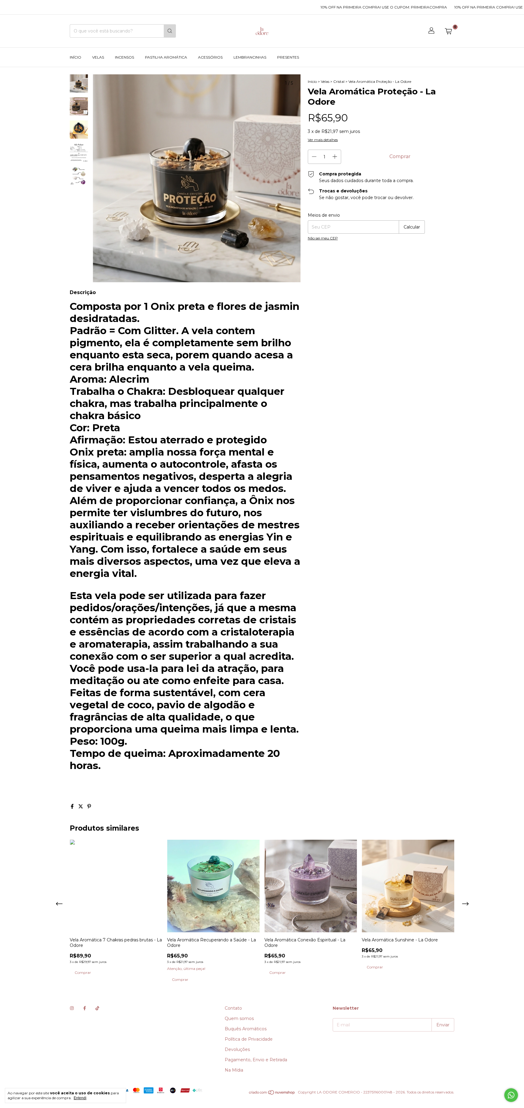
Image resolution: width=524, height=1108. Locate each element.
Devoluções (237, 1049)
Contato (233, 1008)
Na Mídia (234, 1070)
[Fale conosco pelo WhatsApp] (511, 1095)
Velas (98, 57)
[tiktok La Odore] (97, 1008)
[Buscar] (170, 31)
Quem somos (239, 1018)
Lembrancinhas (249, 57)
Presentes (288, 57)
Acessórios (210, 57)
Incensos (124, 57)
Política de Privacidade (249, 1039)
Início (75, 57)
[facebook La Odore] (84, 1008)
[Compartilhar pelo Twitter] (81, 806)
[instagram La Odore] (72, 1008)
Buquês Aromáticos (246, 1029)
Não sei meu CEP (323, 238)
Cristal (338, 81)
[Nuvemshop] (272, 1093)
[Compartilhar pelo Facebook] (73, 806)
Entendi (80, 1098)
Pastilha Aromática (166, 57)
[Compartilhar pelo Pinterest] (89, 806)
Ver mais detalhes (323, 139)
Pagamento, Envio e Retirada (256, 1059)
